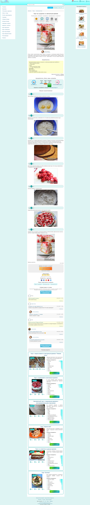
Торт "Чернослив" (45, 426)
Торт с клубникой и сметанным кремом (46, 378)
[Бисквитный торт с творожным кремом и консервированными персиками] (37, 409)
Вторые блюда (6, 21)
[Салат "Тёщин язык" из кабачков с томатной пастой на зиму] (81, 34)
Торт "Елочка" (46, 472)
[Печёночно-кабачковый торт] (81, 26)
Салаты (4, 7)
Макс (48, 501)
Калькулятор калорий (40, 497)
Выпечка (4, 9)
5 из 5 (49, 275)
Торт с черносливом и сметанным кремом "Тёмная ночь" (46, 354)
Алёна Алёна (33, 329)
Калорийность (45, 15)
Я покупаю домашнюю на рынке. (37, 339)
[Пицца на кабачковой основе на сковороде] (81, 43)
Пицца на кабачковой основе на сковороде (81, 46)
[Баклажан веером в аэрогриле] (81, 18)
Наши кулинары (49, 499)
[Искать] (63, 4)
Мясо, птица (5, 13)
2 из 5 (44, 275)
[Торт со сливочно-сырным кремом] (37, 455)
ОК (45, 501)
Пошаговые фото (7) (52, 15)
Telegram (51, 501)
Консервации (5, 35)
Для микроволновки (7, 33)
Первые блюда (6, 19)
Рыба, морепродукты (7, 15)
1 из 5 (42, 275)
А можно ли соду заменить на (35, 306)
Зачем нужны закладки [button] (46, 270)
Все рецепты (50, 7)
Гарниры (4, 17)
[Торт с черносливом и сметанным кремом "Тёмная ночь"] (37, 362)
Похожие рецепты (34, 15)
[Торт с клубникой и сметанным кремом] (37, 386)
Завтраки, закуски (6, 23)
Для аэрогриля (6, 27)
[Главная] (4, 2)
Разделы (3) (58, 15)
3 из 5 (46, 275)
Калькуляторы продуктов (49, 497)
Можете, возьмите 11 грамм (36, 314)
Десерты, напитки (6, 25)
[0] (48, 20)
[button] (51, 21)
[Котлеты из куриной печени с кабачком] (81, 10)
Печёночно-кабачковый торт (81, 29)
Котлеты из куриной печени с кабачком (81, 14)
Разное (4, 37)
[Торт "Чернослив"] (37, 433)
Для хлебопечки (6, 29)
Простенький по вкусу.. (34, 298)
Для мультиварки (6, 31)
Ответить (61, 300)
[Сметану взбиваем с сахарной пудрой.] (46, 197)
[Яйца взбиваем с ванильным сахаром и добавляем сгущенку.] (46, 105)
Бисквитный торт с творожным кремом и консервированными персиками (46, 402)
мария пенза (33, 303)
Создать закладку (46, 268)
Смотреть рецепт (55, 373)
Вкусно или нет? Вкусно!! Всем (36, 322)
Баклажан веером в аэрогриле (81, 22)
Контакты (40, 499)
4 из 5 (47, 275)
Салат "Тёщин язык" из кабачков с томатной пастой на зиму (81, 38)
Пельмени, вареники (7, 11)
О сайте (43, 499)
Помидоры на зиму (57, 7)
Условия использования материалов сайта (45, 503)
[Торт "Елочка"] (37, 480)
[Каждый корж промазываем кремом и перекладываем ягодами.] (46, 219)
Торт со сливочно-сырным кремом (45, 449)
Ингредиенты (40, 15)
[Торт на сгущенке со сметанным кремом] (46, 36)
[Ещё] (63, 8)
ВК (43, 501)
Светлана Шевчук (35, 311)
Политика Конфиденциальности (45, 502)
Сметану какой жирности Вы (35, 331)
